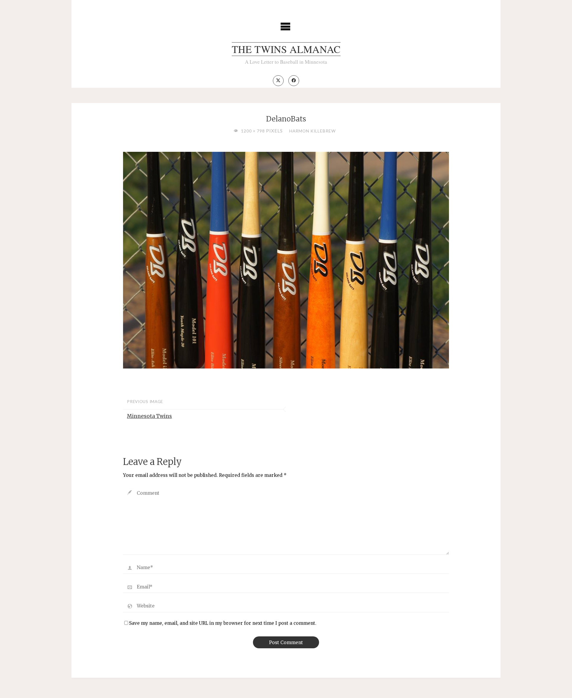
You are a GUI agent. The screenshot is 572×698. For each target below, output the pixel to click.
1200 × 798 (253, 130)
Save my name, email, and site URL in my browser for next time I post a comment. (222, 623)
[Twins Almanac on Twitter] (278, 80)
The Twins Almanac (286, 49)
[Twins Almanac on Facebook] (293, 80)
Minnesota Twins (149, 416)
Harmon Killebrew (312, 130)
